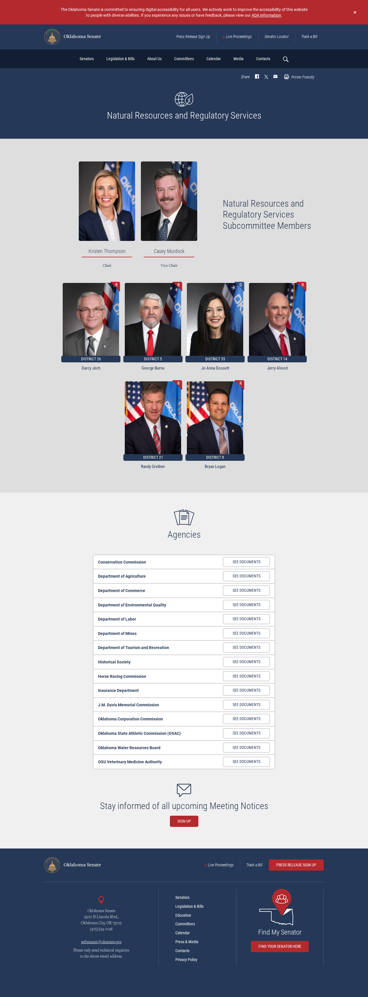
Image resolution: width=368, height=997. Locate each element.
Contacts (182, 950)
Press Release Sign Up (193, 36)
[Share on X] (266, 77)
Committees (185, 924)
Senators (182, 897)
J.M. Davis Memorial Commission (128, 704)
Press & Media (186, 941)
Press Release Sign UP (296, 865)
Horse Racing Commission (122, 676)
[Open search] (285, 59)
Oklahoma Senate (81, 36)
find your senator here (279, 946)
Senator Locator (276, 36)
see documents (246, 562)
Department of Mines (117, 633)
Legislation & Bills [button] (120, 58)
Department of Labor (117, 619)
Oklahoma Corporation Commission (130, 719)
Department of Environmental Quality (132, 605)
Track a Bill (309, 36)
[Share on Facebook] (257, 77)
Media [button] (238, 58)
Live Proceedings (239, 36)
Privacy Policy (186, 959)
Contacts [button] (263, 58)
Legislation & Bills (189, 906)
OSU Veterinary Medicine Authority (130, 761)
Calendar (182, 933)
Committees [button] (184, 58)
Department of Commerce (121, 590)
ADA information (266, 15)
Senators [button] (87, 58)
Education (183, 915)
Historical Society (114, 662)
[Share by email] (275, 77)
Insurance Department (118, 690)
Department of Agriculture (122, 576)
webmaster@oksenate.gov (101, 942)
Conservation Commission (122, 562)
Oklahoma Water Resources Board (129, 747)
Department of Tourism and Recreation (133, 647)
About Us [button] (154, 58)
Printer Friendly (302, 77)
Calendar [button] (213, 58)
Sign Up (184, 821)
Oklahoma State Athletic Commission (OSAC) (139, 733)
